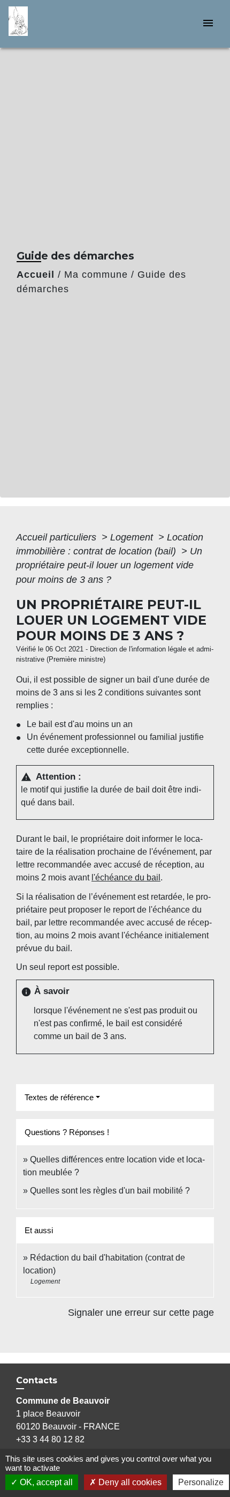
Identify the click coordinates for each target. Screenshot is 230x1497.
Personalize (201, 1482)
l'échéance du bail (125, 877)
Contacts (36, 1380)
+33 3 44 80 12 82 (50, 1439)
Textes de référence (59, 1097)
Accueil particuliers (57, 537)
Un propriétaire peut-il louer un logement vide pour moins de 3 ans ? (109, 565)
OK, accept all (45, 1482)
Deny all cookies (129, 1482)
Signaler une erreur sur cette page (141, 1312)
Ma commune (96, 274)
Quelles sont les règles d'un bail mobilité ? (110, 1190)
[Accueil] (49, 24)
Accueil (36, 274)
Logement (133, 537)
